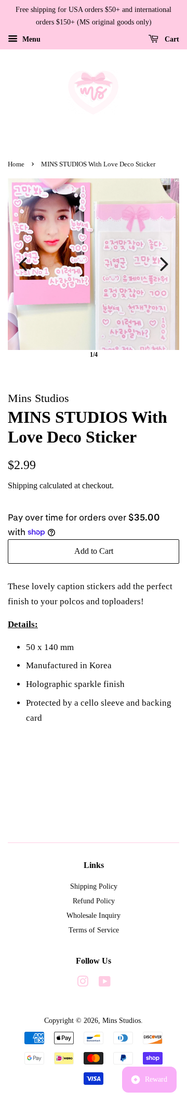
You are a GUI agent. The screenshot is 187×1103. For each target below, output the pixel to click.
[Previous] (23, 264)
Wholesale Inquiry (93, 915)
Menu (30, 39)
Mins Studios (121, 1020)
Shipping (22, 485)
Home (16, 164)
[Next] (164, 264)
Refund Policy (94, 901)
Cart (171, 39)
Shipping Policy (93, 886)
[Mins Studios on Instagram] (82, 983)
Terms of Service (94, 930)
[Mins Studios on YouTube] (105, 983)
